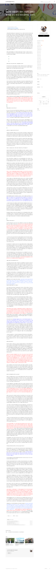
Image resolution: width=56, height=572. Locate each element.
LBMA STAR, (46, 75)
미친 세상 (39, 55)
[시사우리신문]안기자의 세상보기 (10, 1)
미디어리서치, (38, 74)
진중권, (43, 74)
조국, (39, 75)
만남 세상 (8, 519)
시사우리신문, (47, 74)
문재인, (43, 75)
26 (43, 103)
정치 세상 (39, 48)
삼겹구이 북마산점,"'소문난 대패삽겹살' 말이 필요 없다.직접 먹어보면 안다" (16, 524)
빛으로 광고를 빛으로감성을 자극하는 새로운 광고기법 (16, 29)
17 (40, 102)
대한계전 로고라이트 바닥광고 (12, 28)
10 (40, 101)
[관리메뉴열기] (54, 1)
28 (46, 103)
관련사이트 (46, 568)
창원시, (41, 75)
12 (43, 101)
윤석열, (38, 75)
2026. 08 (43, 96)
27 (45, 103)
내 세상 (38, 43)
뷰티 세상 (39, 52)
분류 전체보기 (40, 40)
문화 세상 (39, 61)
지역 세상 (39, 64)
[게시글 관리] (11, 516)
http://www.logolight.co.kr (11, 26)
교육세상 (39, 42)
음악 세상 (39, 67)
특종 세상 (39, 46)
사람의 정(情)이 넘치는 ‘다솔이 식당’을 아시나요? (12, 523)
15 (48, 101)
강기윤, (41, 74)
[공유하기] (9, 516)
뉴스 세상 (39, 45)
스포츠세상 (39, 49)
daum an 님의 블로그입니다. (10, 551)
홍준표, (45, 74)
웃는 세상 (39, 58)
